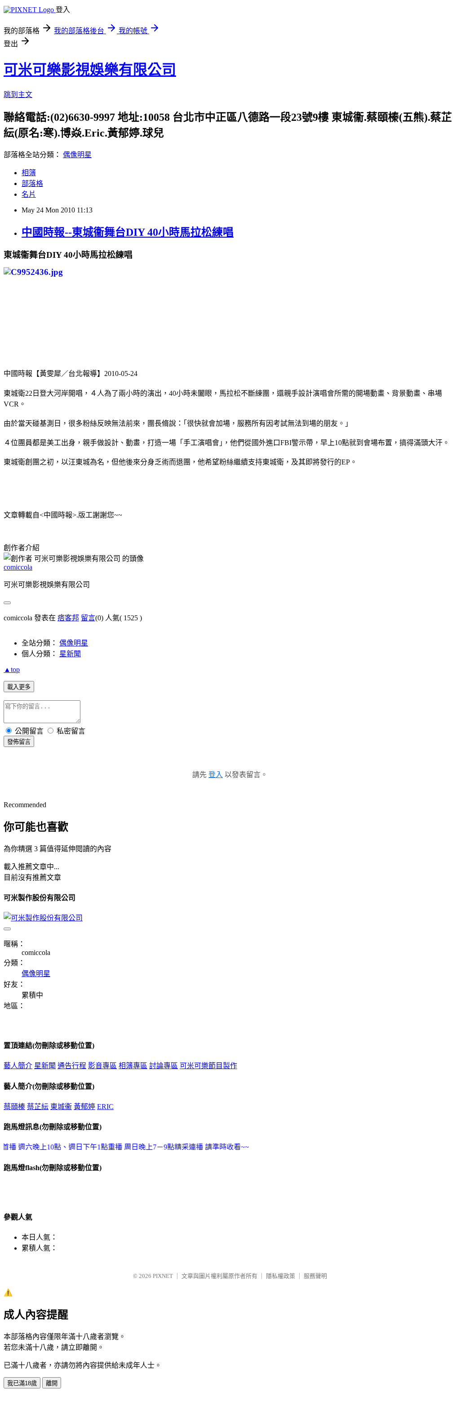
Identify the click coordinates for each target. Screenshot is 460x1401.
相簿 (29, 173)
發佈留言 (19, 741)
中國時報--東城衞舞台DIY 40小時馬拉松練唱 (128, 232)
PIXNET (163, 1276)
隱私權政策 (280, 1276)
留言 (88, 618)
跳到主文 (18, 94)
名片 (29, 194)
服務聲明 (315, 1276)
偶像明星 (77, 155)
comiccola (18, 567)
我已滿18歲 (22, 1383)
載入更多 (19, 687)
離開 (52, 1383)
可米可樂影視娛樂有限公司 (90, 70)
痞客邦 (68, 618)
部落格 (32, 183)
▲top (12, 669)
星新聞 (70, 654)
